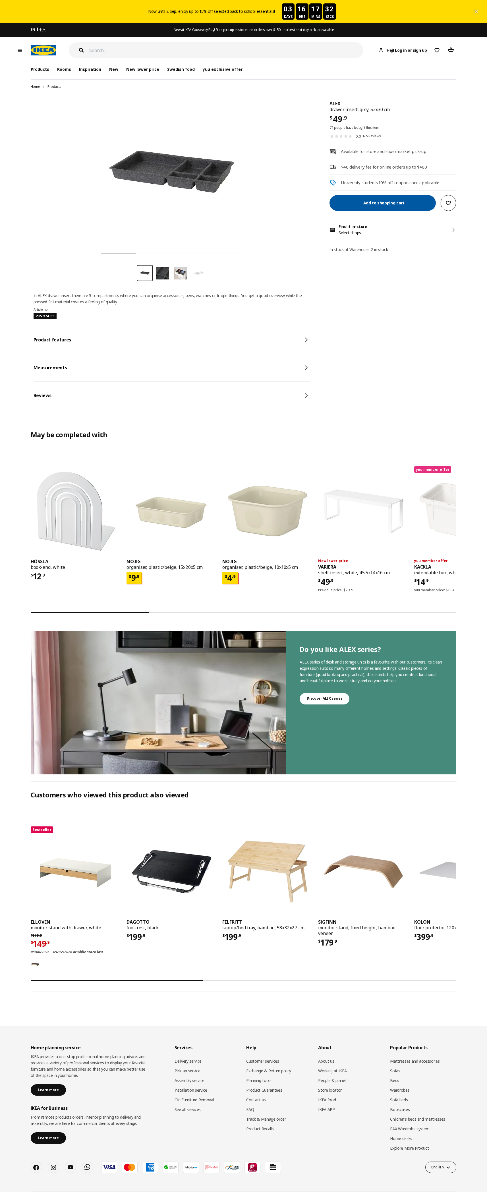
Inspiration (90, 69)
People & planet (332, 1080)
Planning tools (258, 1080)
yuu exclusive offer (222, 69)
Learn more (48, 1089)
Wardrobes (399, 1090)
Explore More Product (409, 1148)
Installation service (191, 1090)
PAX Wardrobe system (409, 1128)
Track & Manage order (266, 1119)
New (113, 69)
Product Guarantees (264, 1090)
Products (54, 86)
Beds (394, 1080)
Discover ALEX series (324, 698)
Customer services (262, 1061)
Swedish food (181, 69)
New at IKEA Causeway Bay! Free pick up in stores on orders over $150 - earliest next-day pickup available (254, 29)
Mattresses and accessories (415, 1061)
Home (35, 86)
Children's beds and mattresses (417, 1119)
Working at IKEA (332, 1070)
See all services (188, 1109)
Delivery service (188, 1061)
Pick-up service (187, 1070)
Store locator (329, 1090)
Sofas (395, 1070)
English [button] (437, 1167)
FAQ (250, 1109)
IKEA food (327, 1099)
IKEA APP (326, 1109)
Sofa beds (399, 1099)
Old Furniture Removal (194, 1099)
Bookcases (400, 1109)
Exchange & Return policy (268, 1070)
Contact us (256, 1099)
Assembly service (189, 1080)
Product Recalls (259, 1128)
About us (326, 1061)
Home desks (401, 1138)
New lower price (142, 69)
